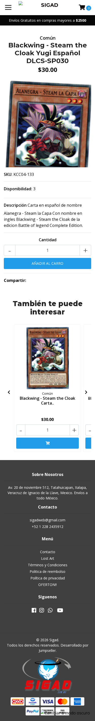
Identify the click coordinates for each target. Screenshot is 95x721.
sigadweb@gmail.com (47, 520)
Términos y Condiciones (47, 565)
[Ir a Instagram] (41, 611)
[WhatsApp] (50, 611)
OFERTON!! (47, 584)
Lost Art (47, 558)
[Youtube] (60, 611)
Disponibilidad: (18, 189)
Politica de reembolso (47, 571)
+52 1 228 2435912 (47, 526)
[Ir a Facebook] (34, 611)
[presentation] (9, 392)
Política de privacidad (47, 578)
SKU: (8, 174)
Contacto (47, 551)
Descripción (15, 205)
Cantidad (47, 240)
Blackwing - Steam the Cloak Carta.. (47, 400)
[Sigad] (47, 7)
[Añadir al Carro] (47, 443)
